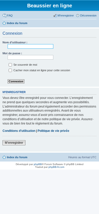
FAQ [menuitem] (10, 15)
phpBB (38, 164)
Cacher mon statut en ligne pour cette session (41, 70)
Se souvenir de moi (25, 64)
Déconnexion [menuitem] (88, 15)
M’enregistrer (14, 143)
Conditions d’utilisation (19, 131)
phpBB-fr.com (56, 167)
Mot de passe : (12, 53)
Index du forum (17, 157)
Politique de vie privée (53, 131)
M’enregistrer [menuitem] (66, 15)
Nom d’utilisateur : (15, 42)
